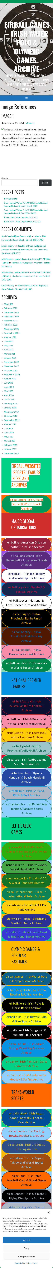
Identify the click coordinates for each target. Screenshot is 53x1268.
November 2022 (11, 316)
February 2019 (10, 445)
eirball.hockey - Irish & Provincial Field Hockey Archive (26, 636)
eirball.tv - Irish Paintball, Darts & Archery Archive (26, 1064)
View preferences (26, 1256)
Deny (26, 1248)
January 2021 (10, 358)
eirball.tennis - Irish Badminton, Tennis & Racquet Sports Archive (26, 808)
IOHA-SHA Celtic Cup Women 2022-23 (22, 221)
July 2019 (8, 428)
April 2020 (9, 395)
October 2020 (10, 370)
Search (4, 178)
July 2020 (8, 382)
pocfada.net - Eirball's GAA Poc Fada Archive (26, 907)
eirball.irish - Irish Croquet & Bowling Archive (26, 1147)
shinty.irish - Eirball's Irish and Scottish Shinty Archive (26, 921)
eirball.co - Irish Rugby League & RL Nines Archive (26, 762)
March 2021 (9, 353)
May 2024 (8, 304)
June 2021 (9, 341)
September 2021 (12, 333)
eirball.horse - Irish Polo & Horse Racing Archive (26, 1006)
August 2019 (10, 424)
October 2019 (10, 416)
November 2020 (11, 366)
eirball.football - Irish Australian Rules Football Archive (26, 705)
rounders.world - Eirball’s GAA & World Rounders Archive (26, 880)
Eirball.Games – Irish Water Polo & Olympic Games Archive (26, 46)
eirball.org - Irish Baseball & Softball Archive (26, 589)
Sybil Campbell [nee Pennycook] (16, 236)
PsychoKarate (10, 198)
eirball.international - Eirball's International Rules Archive (26, 894)
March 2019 (9, 441)
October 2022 (10, 320)
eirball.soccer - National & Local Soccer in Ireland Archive (26, 603)
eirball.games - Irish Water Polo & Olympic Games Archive (26, 979)
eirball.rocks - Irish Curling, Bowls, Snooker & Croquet (26, 1133)
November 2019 (11, 412)
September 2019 (12, 420)
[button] (48, 1212)
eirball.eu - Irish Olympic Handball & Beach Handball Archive (26, 777)
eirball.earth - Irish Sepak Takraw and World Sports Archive (26, 1162)
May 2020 (8, 391)
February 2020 (10, 403)
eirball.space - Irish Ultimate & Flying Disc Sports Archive (27, 1196)
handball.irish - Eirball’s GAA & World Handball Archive (26, 867)
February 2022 (10, 324)
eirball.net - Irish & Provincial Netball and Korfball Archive (26, 721)
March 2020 (9, 399)
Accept (26, 1240)
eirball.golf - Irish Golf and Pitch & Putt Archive (26, 793)
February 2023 (10, 308)
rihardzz (30, 123)
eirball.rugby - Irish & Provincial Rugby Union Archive (26, 618)
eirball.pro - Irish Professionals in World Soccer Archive (26, 665)
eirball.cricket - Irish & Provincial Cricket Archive (26, 652)
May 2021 (8, 345)
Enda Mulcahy (7, 246)
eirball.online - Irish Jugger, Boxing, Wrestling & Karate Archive (26, 1048)
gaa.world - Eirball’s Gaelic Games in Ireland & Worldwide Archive (26, 851)
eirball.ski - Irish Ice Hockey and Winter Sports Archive (26, 576)
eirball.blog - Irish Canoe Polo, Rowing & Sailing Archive (26, 992)
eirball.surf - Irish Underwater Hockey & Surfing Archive (26, 1077)
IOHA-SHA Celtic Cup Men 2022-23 (20, 217)
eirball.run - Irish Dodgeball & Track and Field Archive (26, 1032)
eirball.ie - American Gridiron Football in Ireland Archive (26, 545)
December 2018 (11, 453)
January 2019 (10, 449)
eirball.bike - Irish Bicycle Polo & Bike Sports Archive (26, 1019)
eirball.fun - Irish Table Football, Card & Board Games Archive (27, 1180)
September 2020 (12, 374)
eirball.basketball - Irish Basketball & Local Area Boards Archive (26, 560)
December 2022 (11, 312)
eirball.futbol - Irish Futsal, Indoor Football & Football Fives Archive (26, 1117)
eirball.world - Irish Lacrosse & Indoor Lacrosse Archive (26, 735)
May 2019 (8, 436)
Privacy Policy (31, 1263)
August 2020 (10, 378)
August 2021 (10, 337)
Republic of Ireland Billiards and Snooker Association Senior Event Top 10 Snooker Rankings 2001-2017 (24, 249)
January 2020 (10, 407)
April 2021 (9, 349)
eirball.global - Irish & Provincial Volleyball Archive (26, 748)
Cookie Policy (19, 1263)
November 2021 (11, 329)
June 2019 (9, 432)
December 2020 (11, 362)
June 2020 (9, 387)
